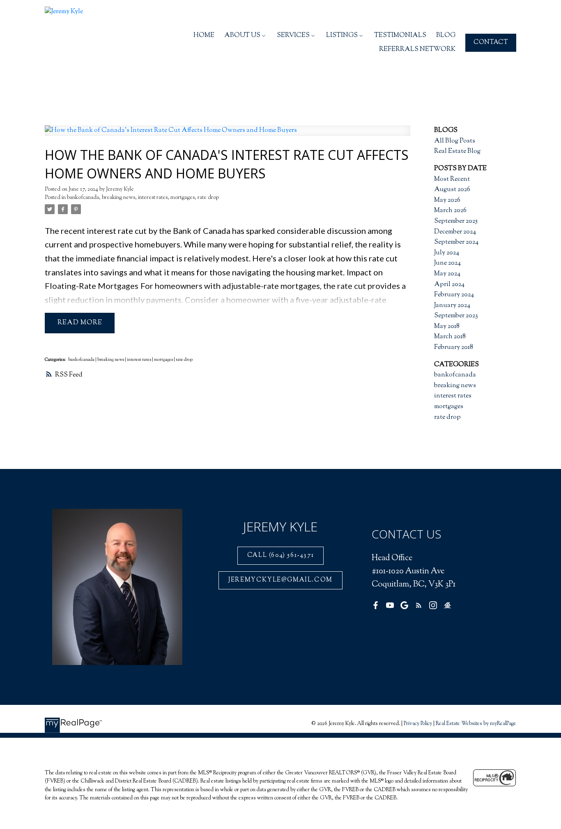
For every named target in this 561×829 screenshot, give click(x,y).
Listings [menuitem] (342, 35)
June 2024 (447, 263)
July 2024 (446, 253)
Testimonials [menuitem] (400, 35)
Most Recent (452, 179)
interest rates (153, 197)
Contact (491, 42)
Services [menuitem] (293, 35)
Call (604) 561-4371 (280, 555)
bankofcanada (83, 197)
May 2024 (447, 274)
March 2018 (450, 337)
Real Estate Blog (457, 151)
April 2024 (449, 284)
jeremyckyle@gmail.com (280, 580)
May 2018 (447, 326)
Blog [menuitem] (445, 35)
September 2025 (456, 221)
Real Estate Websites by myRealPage (476, 723)
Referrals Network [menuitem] (417, 49)
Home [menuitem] (203, 35)
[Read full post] (227, 135)
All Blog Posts (454, 141)
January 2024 (452, 305)
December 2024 (455, 232)
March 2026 (450, 210)
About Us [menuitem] (242, 35)
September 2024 (456, 242)
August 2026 (452, 189)
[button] (490, 43)
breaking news (118, 197)
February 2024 (454, 295)
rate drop (208, 197)
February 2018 (453, 347)
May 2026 (447, 200)
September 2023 (456, 316)
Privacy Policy (418, 723)
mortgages (182, 197)
